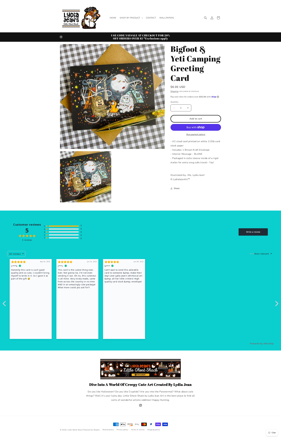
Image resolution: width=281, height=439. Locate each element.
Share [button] (177, 188)
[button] (131, 18)
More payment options (195, 134)
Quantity (174, 102)
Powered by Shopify (91, 430)
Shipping (174, 91)
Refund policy (108, 430)
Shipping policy (153, 430)
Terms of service (138, 430)
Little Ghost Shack (75, 430)
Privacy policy (122, 430)
